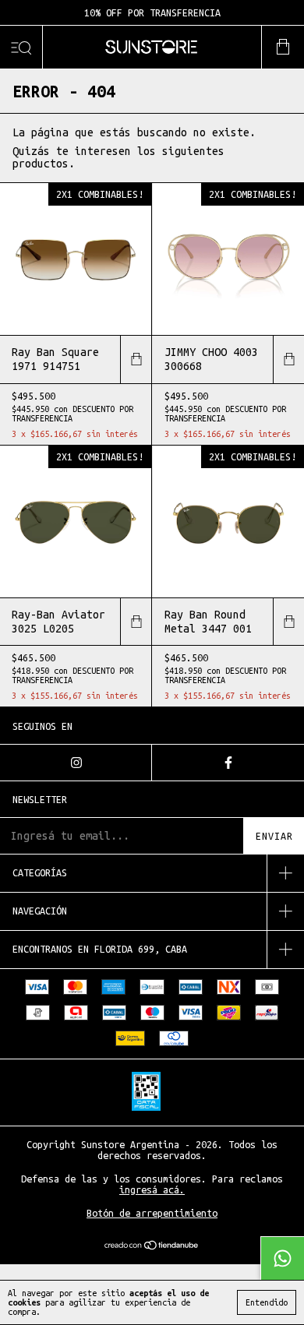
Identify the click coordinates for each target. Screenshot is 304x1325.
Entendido (267, 1302)
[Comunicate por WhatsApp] (282, 1258)
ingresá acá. (152, 1189)
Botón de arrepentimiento (152, 1212)
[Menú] (21, 47)
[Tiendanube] (152, 1246)
